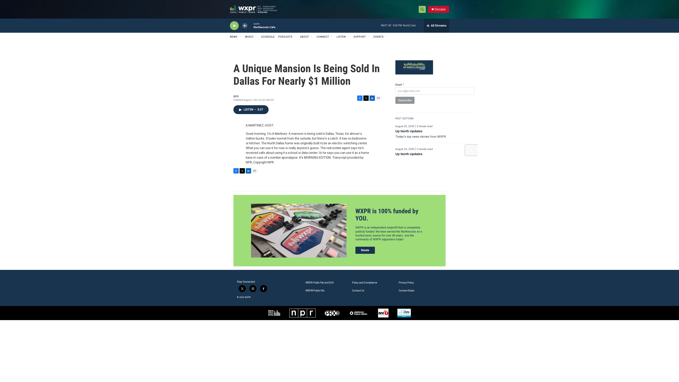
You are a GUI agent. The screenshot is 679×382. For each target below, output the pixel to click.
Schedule (268, 36)
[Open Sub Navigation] (240, 36)
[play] (234, 26)
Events (378, 36)
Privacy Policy (406, 282)
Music (249, 36)
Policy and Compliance (364, 282)
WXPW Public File (315, 290)
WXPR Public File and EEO (320, 282)
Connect (323, 36)
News (233, 36)
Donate (440, 9)
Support (359, 36)
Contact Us (358, 290)
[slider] (250, 25)
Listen (341, 36)
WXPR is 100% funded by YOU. (386, 214)
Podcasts (285, 36)
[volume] (245, 26)
